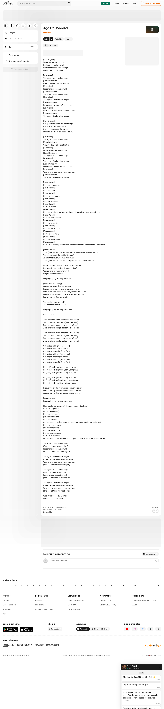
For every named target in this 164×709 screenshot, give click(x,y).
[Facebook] (143, 629)
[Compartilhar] (35, 25)
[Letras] (39, 645)
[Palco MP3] (52, 645)
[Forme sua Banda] (24, 645)
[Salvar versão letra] (51, 39)
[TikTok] (150, 629)
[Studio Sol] (153, 645)
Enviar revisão (47, 512)
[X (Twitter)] (158, 629)
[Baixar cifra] (23, 25)
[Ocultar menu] (5, 25)
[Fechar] (159, 667)
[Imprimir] (11, 25)
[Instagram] (135, 629)
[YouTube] (127, 629)
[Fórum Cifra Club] (8, 645)
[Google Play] (10, 629)
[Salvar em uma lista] (17, 25)
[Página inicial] (8, 3)
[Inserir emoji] (156, 561)
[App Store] (26, 629)
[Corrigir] (29, 25)
